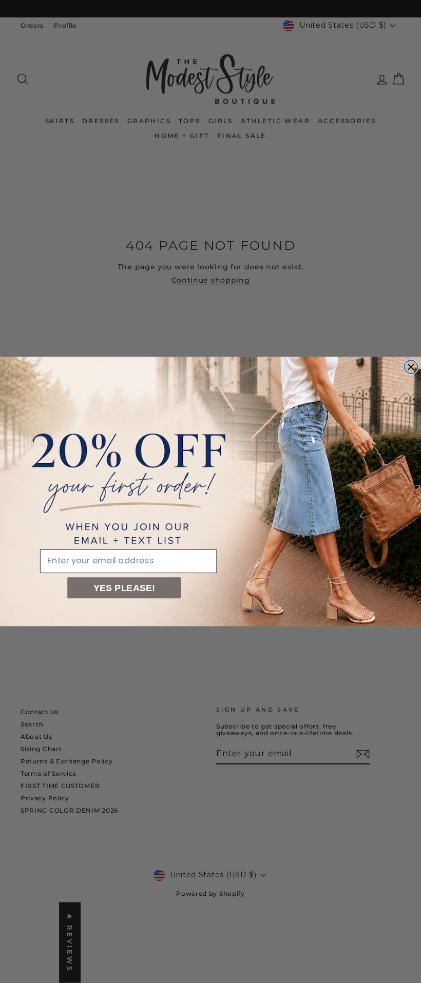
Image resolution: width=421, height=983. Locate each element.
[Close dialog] (410, 366)
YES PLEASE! (124, 587)
